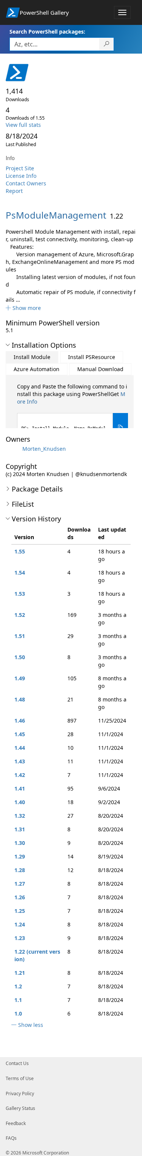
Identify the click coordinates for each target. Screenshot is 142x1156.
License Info (21, 175)
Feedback (16, 1123)
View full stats (23, 124)
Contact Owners (26, 183)
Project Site (20, 168)
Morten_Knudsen (44, 448)
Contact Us (17, 1063)
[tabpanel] (72, 412)
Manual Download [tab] (100, 369)
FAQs (11, 1138)
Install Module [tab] (32, 357)
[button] (23, 307)
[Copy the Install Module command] (120, 427)
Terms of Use (20, 1078)
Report (14, 190)
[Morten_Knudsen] (13, 448)
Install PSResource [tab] (91, 357)
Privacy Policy (20, 1093)
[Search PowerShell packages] (106, 44)
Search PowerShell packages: (47, 31)
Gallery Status (20, 1108)
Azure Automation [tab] (36, 369)
